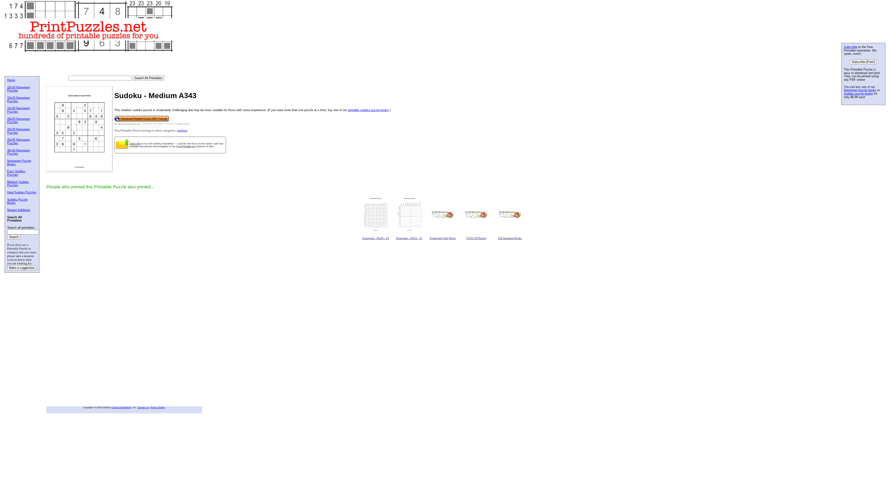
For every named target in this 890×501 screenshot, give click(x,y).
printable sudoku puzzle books (368, 110)
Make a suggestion (22, 268)
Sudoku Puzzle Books (17, 201)
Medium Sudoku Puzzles (18, 183)
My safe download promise (127, 123)
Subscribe (135, 143)
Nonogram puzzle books (860, 90)
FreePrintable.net (185, 146)
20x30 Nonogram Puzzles (18, 131)
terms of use (183, 123)
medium (182, 130)
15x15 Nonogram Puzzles (18, 99)
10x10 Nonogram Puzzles (18, 89)
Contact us (143, 407)
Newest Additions (18, 210)
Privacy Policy (157, 407)
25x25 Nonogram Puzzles (18, 141)
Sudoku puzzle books (858, 93)
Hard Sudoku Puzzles (21, 192)
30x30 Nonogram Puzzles (18, 152)
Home (11, 80)
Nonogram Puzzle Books (19, 162)
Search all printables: (21, 227)
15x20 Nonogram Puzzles (18, 109)
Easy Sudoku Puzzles (16, 173)
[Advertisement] (89, 64)
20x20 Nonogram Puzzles (18, 120)
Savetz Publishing (121, 407)
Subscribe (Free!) (863, 62)
